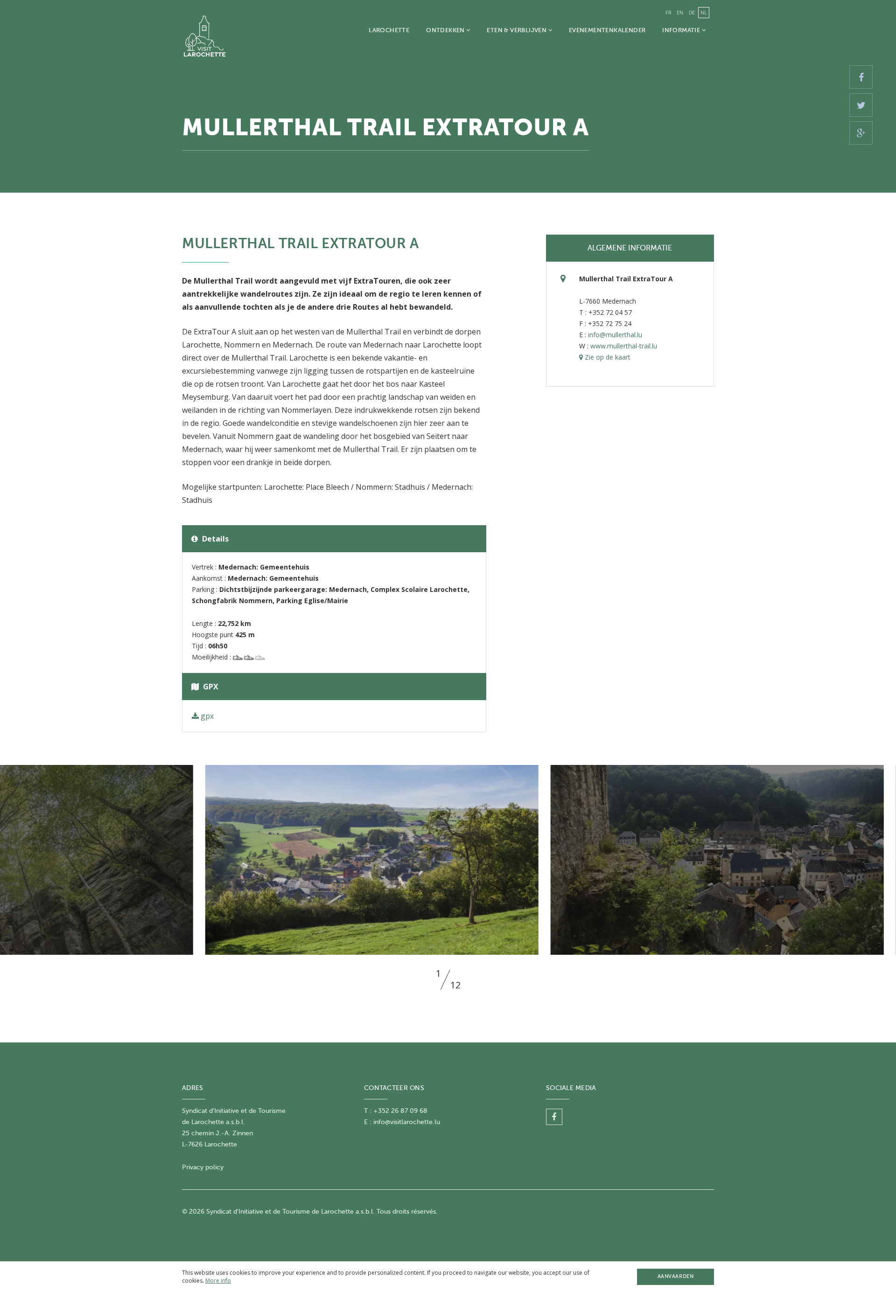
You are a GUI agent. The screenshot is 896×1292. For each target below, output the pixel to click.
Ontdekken (446, 30)
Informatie (681, 30)
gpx (206, 716)
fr (668, 12)
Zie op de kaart (606, 357)
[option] (448, 860)
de (692, 12)
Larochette (389, 30)
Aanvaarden (675, 1276)
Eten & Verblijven (517, 30)
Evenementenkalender (607, 30)
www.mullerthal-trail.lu (623, 345)
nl (703, 12)
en (680, 12)
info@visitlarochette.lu (406, 1121)
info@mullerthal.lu (615, 334)
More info (218, 1281)
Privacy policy (203, 1167)
